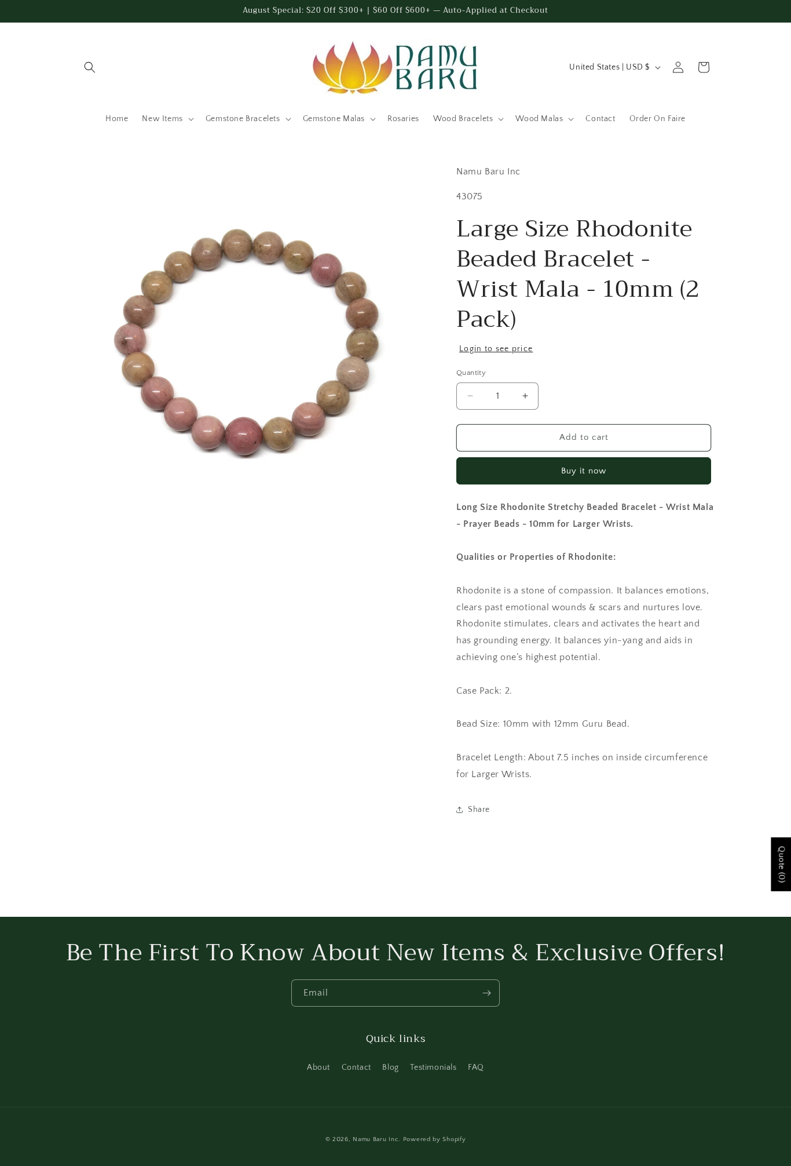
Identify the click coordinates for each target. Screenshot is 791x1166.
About (318, 1067)
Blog (390, 1067)
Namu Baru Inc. (377, 1139)
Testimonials (433, 1067)
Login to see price (496, 349)
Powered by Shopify (434, 1139)
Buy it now (583, 471)
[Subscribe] (486, 993)
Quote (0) (781, 864)
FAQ (476, 1067)
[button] (89, 67)
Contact (356, 1067)
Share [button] (479, 809)
